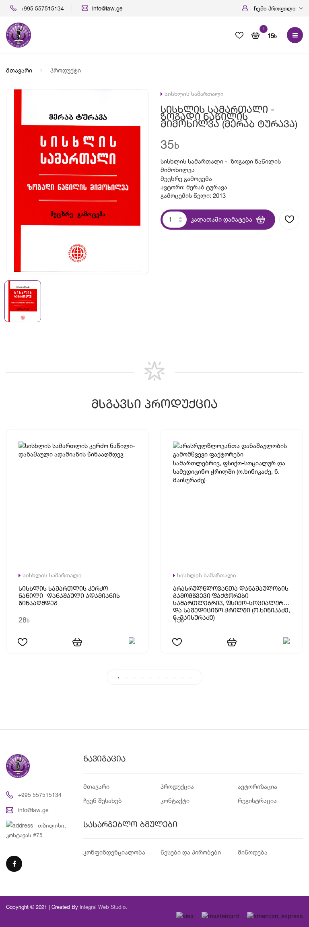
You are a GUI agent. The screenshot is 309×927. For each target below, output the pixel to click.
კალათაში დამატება (221, 219)
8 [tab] (175, 678)
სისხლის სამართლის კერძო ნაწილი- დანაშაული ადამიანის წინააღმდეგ (69, 596)
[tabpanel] (154, 549)
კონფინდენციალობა (114, 852)
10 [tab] (191, 678)
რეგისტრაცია (257, 801)
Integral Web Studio (103, 907)
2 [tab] (126, 678)
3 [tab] (134, 678)
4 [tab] (142, 678)
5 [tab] (150, 678)
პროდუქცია (177, 786)
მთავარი (19, 70)
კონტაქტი (175, 801)
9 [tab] (183, 678)
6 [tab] (158, 678)
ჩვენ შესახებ (102, 801)
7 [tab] (167, 678)
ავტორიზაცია (257, 786)
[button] (272, 8)
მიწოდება (253, 852)
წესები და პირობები (191, 852)
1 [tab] (118, 678)
